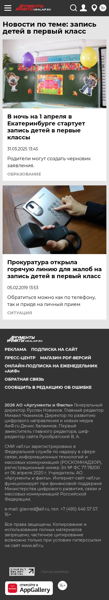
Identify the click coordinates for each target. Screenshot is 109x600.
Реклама (15, 349)
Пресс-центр (20, 357)
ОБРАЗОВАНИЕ (24, 174)
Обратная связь (24, 379)
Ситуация (19, 313)
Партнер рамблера (55, 571)
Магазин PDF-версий (65, 357)
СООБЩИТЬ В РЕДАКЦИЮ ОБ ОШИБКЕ (48, 387)
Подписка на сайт (54, 349)
